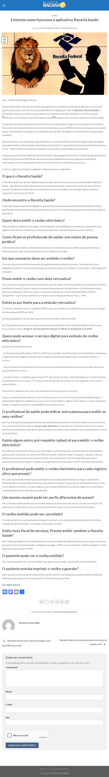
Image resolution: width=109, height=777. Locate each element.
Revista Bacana (69, 28)
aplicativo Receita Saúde (86, 110)
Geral (54, 16)
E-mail (9, 704)
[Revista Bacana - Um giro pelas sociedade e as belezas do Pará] (54, 5)
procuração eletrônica (47, 425)
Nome (9, 691)
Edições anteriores (58, 769)
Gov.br (39, 404)
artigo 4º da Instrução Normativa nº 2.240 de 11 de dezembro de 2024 (58, 328)
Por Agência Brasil (11, 584)
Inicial (44, 769)
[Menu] (4, 5)
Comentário (12, 667)
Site (8, 717)
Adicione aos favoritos (68, 612)
